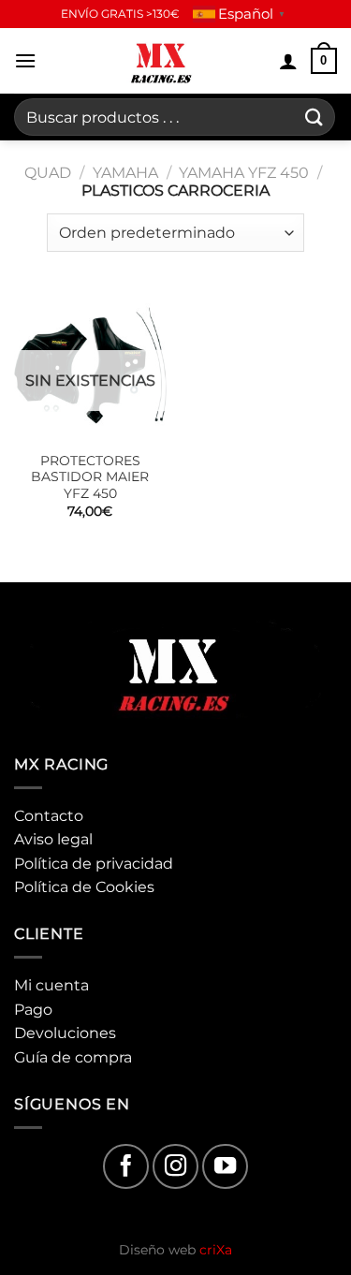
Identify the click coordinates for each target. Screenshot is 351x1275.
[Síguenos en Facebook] (126, 1167)
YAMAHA (125, 173)
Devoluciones (65, 1033)
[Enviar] (314, 116)
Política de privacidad (93, 863)
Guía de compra (73, 1057)
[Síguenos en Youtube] (225, 1167)
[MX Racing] (162, 61)
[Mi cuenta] (288, 60)
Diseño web (175, 1249)
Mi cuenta (51, 985)
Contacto (48, 816)
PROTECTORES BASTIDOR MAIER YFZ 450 (90, 477)
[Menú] (25, 60)
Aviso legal (53, 839)
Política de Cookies (84, 887)
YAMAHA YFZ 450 (244, 173)
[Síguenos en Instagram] (175, 1167)
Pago (33, 1010)
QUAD (47, 173)
